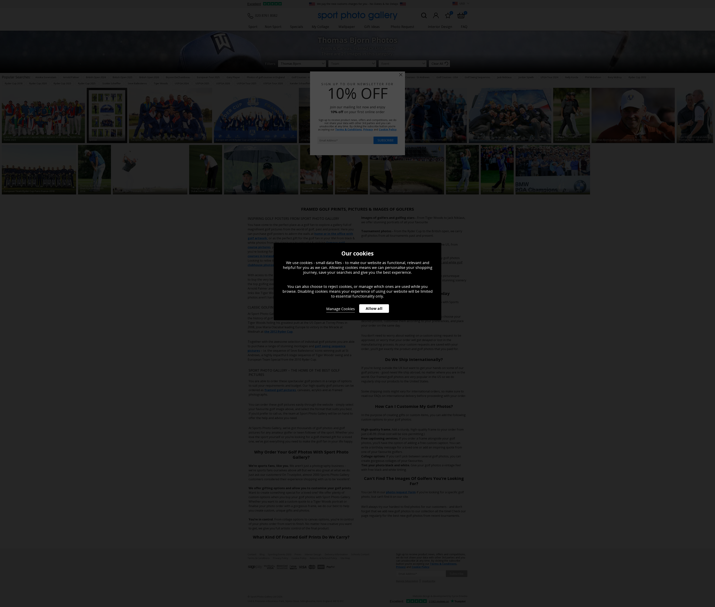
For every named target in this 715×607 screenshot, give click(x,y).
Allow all (374, 308)
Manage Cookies (340, 308)
